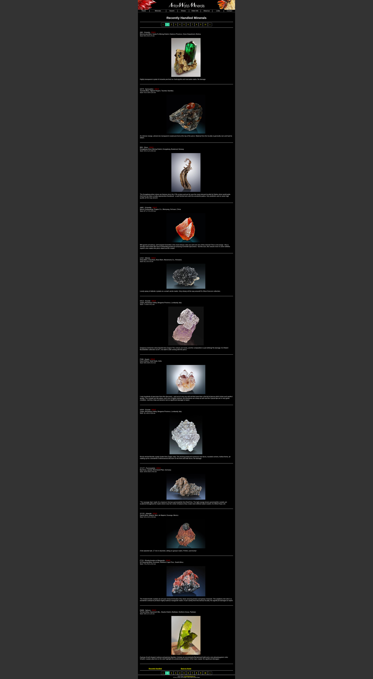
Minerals (158, 11)
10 (205, 24)
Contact (229, 11)
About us (206, 11)
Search (171, 11)
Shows (183, 11)
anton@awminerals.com (189, 676)
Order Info (194, 11)
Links (218, 11)
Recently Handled (155, 668)
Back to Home (186, 668)
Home (144, 11)
